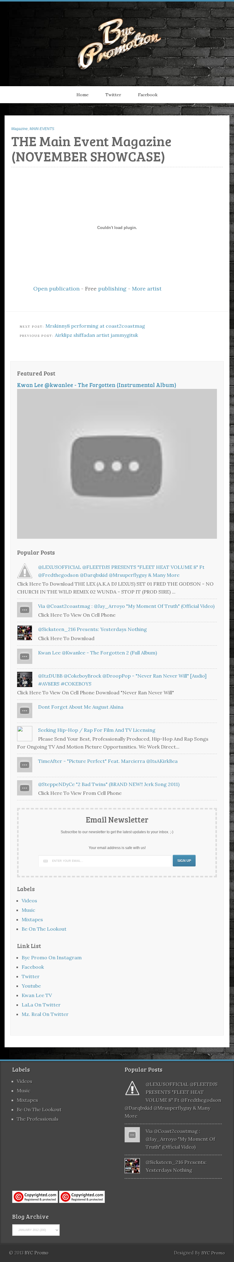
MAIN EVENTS (42, 129)
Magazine (19, 129)
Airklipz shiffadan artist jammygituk (96, 335)
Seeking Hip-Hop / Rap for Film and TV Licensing (96, 730)
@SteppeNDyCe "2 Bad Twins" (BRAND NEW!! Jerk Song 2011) (108, 784)
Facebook (148, 94)
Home (82, 94)
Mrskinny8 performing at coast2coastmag (95, 326)
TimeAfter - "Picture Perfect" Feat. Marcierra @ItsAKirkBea (108, 761)
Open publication (56, 288)
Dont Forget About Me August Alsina (80, 707)
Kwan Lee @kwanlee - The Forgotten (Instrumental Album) (96, 385)
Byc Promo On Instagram (52, 957)
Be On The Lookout (44, 929)
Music (28, 910)
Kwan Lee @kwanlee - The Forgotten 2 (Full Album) (97, 653)
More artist (146, 288)
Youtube (31, 986)
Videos (29, 900)
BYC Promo (213, 1253)
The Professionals (37, 1119)
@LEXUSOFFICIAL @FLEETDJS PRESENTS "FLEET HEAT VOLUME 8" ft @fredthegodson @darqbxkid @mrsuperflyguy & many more (173, 1100)
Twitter (113, 94)
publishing (112, 288)
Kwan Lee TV (37, 995)
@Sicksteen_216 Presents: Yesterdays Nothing (92, 629)
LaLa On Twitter (41, 1005)
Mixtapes (32, 919)
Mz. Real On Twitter (45, 1014)
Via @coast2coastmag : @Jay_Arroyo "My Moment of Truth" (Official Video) (126, 606)
